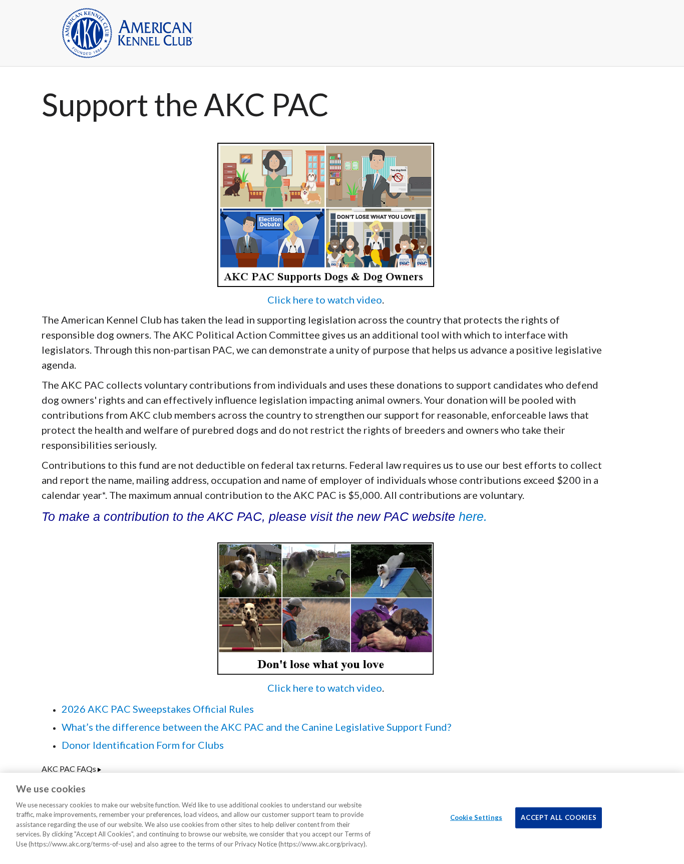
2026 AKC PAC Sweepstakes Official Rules (158, 709)
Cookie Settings (476, 817)
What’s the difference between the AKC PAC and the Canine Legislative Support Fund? (256, 727)
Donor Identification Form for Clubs (143, 745)
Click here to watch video (324, 300)
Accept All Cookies (558, 817)
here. (473, 516)
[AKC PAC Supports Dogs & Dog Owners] (325, 213)
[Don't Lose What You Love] (325, 607)
